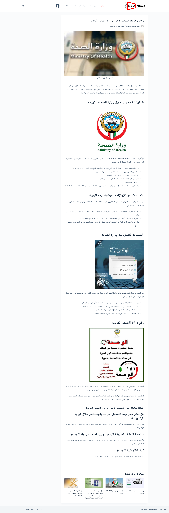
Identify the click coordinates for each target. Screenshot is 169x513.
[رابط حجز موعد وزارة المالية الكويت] (114, 483)
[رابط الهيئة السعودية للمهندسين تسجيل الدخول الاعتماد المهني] (73, 483)
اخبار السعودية (83, 6)
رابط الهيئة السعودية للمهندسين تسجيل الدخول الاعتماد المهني (74, 493)
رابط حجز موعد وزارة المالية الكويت (114, 492)
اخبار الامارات (93, 6)
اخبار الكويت (102, 6)
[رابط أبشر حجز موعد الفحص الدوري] (135, 483)
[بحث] (23, 6)
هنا (73, 168)
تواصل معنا (144, 509)
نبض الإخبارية (163, 509)
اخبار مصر (65, 6)
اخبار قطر (73, 6)
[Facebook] (58, 6)
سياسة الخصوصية (153, 509)
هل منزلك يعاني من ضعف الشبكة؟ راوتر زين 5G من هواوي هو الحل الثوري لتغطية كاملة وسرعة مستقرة (94, 494)
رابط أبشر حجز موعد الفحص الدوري (135, 492)
